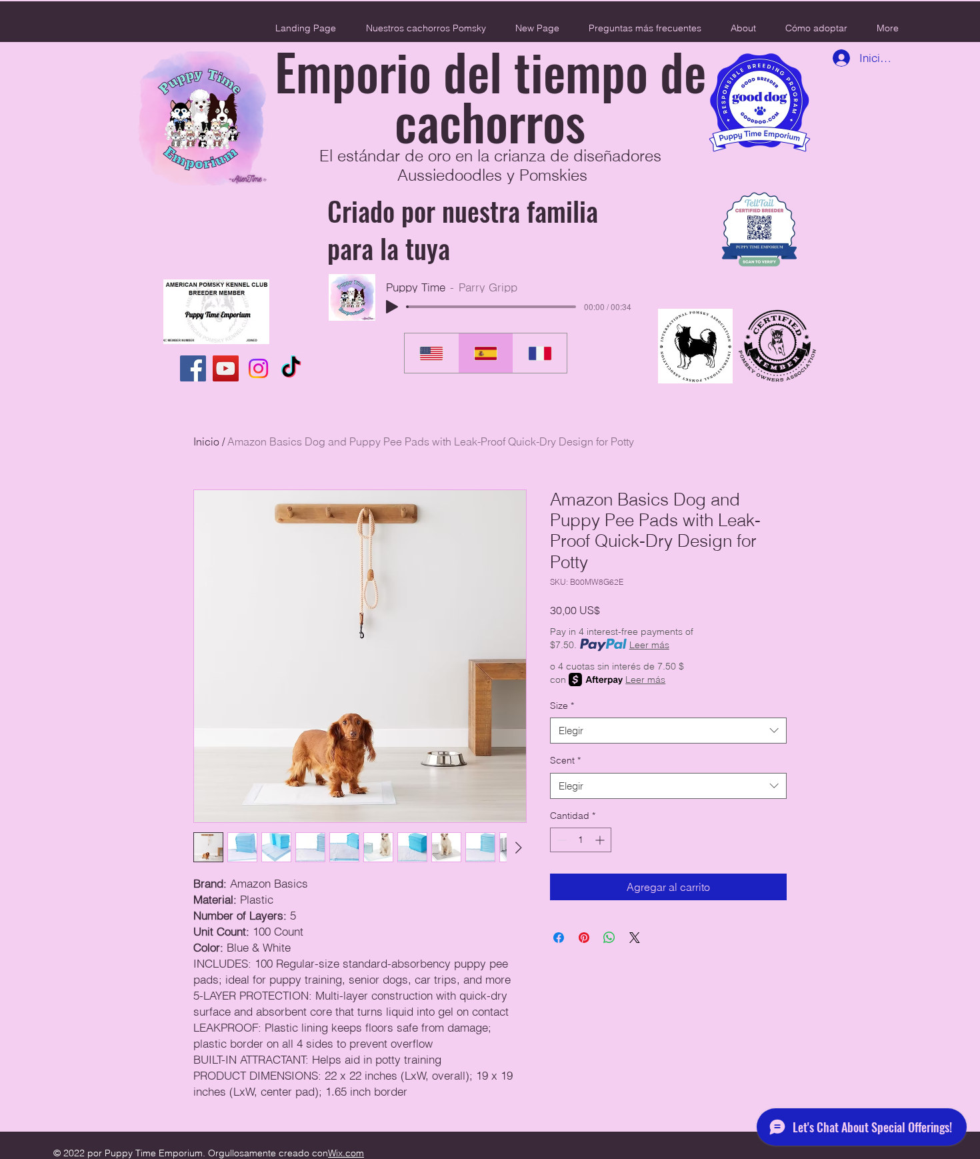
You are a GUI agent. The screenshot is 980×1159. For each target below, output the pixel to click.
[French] (540, 353)
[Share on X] (635, 938)
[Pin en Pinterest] (584, 938)
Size (562, 706)
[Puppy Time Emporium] (193, 368)
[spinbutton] (581, 840)
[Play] (392, 306)
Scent (565, 760)
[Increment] (601, 840)
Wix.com (346, 1153)
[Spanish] (485, 353)
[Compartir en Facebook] (559, 938)
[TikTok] (291, 368)
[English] (431, 353)
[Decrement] (560, 840)
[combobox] (668, 731)
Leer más (649, 645)
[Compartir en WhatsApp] (609, 938)
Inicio (206, 441)
